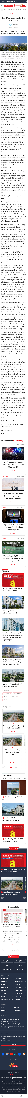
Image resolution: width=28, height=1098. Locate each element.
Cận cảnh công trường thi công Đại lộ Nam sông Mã (12, 752)
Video (13, 723)
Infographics (16, 778)
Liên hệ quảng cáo (13, 1044)
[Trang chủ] (2, 10)
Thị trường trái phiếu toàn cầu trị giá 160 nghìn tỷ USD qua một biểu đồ (13, 558)
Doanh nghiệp (5, 476)
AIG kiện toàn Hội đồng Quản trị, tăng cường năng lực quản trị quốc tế (13, 496)
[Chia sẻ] (25, 1096)
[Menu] (2, 1096)
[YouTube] (11, 1054)
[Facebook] (2, 1054)
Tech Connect (7, 969)
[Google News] (21, 1096)
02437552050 (6, 1040)
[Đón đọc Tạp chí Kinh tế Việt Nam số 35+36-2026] (13, 860)
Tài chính (19, 9)
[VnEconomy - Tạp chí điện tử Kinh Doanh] (13, 956)
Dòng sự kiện (13, 907)
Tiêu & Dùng (14, 1)
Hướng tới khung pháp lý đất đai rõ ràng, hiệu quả (12, 685)
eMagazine (24, 778)
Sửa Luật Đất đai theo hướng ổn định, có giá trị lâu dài (13, 819)
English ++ (20, 969)
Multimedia (7, 775)
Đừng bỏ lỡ (6, 707)
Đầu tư (13, 9)
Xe (20, 1)
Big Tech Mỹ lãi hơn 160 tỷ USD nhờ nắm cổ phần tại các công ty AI (13, 527)
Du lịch (3, 445)
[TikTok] (15, 1054)
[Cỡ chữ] (18, 1096)
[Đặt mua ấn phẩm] (23, 5)
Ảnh (2, 1007)
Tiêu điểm (7, 9)
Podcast (10, 778)
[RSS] (23, 1054)
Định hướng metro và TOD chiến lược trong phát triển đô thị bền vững (11, 927)
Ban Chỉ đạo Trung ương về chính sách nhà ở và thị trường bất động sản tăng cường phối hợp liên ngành (12, 636)
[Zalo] (19, 1054)
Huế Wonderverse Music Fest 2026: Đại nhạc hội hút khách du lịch (13, 464)
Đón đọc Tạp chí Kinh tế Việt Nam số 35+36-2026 (12, 590)
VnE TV (25, 1)
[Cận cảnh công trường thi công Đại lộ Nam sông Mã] (12, 883)
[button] (11, 767)
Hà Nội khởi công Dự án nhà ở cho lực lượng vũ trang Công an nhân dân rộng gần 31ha (12, 662)
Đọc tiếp (5, 571)
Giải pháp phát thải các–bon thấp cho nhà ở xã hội (12, 612)
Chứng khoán (5, 1)
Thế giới (4, 507)
